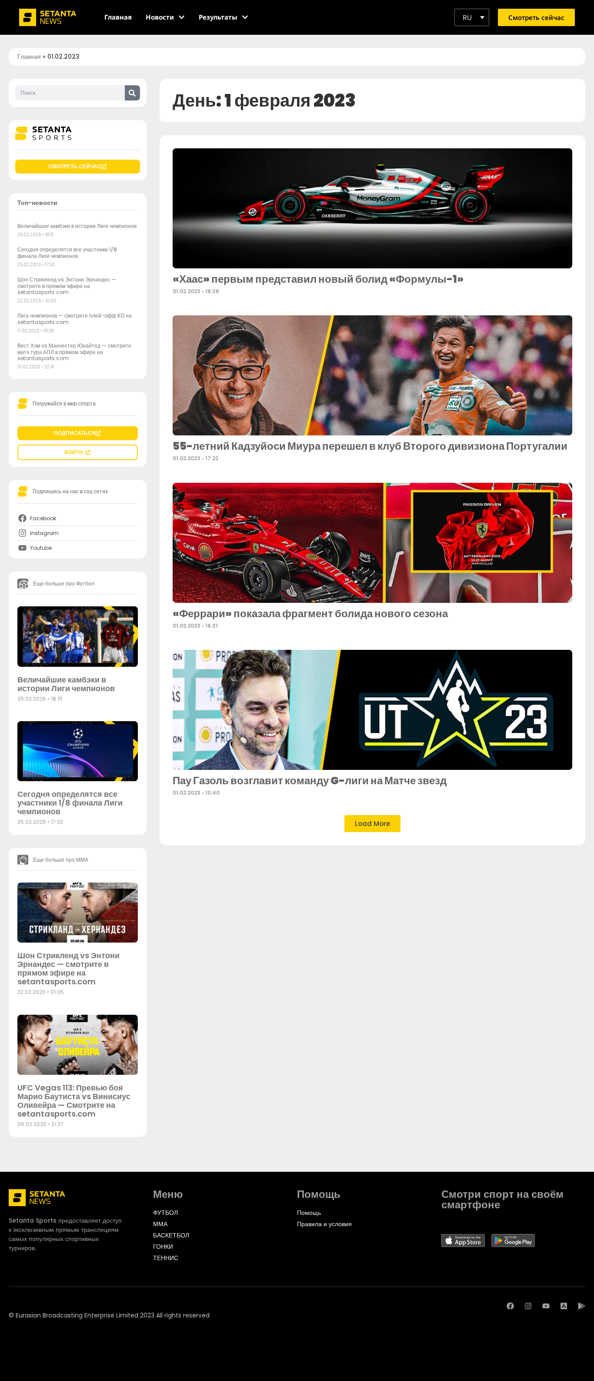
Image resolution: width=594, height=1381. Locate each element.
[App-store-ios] (563, 1306)
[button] (471, 17)
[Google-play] (581, 1306)
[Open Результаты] (245, 17)
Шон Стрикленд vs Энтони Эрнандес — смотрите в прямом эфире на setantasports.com (66, 286)
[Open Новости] (181, 17)
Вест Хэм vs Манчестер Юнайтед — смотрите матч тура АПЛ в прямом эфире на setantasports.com (74, 352)
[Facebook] (510, 1306)
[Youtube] (546, 1306)
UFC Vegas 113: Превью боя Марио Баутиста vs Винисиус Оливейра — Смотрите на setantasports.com (73, 1100)
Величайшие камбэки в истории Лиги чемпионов (77, 226)
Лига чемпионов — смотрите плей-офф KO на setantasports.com (74, 318)
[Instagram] (528, 1306)
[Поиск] (132, 92)
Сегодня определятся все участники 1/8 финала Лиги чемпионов (67, 252)
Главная (29, 56)
